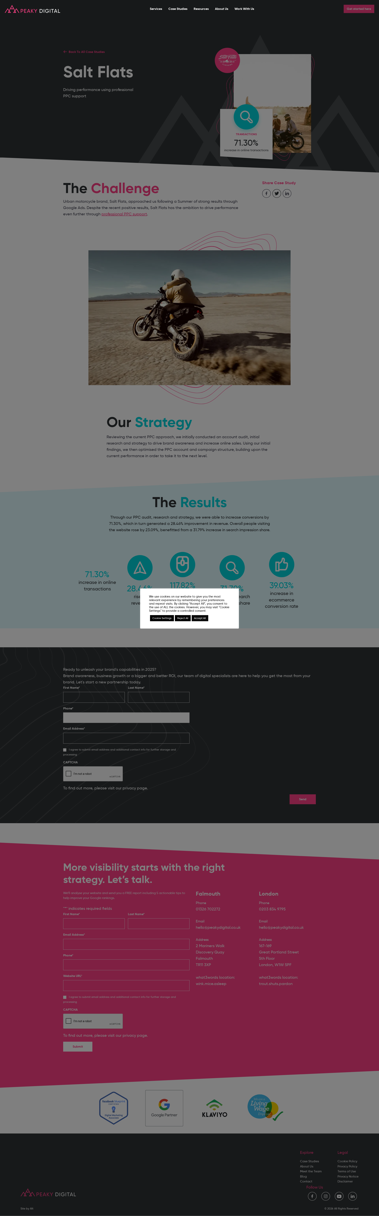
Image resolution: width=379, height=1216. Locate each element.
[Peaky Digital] (32, 9)
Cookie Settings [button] (162, 618)
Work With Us (244, 9)
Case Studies (177, 9)
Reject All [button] (182, 618)
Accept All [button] (200, 618)
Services (156, 9)
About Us (221, 9)
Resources (201, 9)
